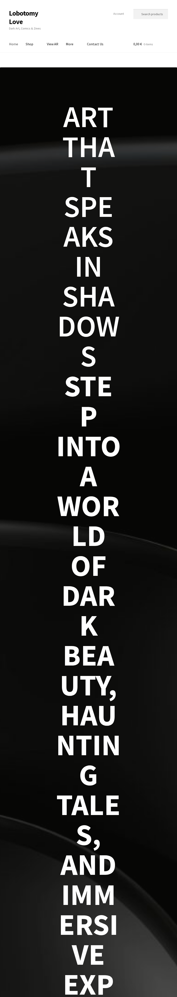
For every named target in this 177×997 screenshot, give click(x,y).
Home (13, 44)
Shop (29, 44)
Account (118, 14)
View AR (52, 44)
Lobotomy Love (23, 17)
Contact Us (95, 44)
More (69, 44)
